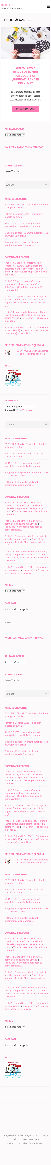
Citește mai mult (25, 109)
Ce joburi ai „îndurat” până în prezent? (25, 79)
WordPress (37, 1143)
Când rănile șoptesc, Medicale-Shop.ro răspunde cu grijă (25, 302)
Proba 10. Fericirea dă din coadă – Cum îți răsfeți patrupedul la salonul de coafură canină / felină (26, 315)
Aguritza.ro (7, 4)
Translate (27, 410)
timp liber (33, 72)
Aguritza (35, 55)
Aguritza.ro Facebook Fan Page (24, 147)
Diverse (31, 68)
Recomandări (20, 72)
